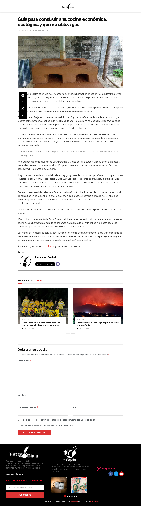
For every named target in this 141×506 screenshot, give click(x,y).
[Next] (73, 335)
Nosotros (9, 474)
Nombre (23, 395)
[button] (65, 496)
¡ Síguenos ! (108, 468)
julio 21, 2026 (83, 329)
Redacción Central (45, 257)
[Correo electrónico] (58, 264)
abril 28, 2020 (23, 30)
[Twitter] (116, 473)
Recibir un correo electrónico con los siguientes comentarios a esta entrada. (58, 420)
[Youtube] (121, 473)
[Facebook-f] (110, 473)
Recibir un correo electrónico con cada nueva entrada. (47, 426)
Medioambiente (40, 30)
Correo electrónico (28, 407)
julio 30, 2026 (28, 329)
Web (75, 407)
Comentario (24, 360)
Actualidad (27, 319)
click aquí (49, 246)
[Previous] (68, 335)
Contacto (19, 474)
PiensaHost (94, 501)
